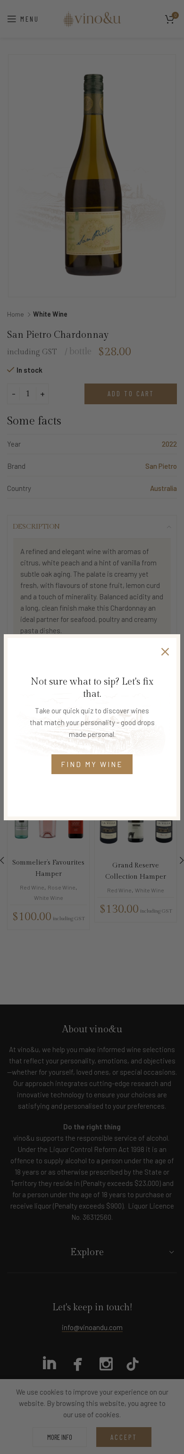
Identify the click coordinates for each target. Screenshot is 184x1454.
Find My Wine (92, 764)
